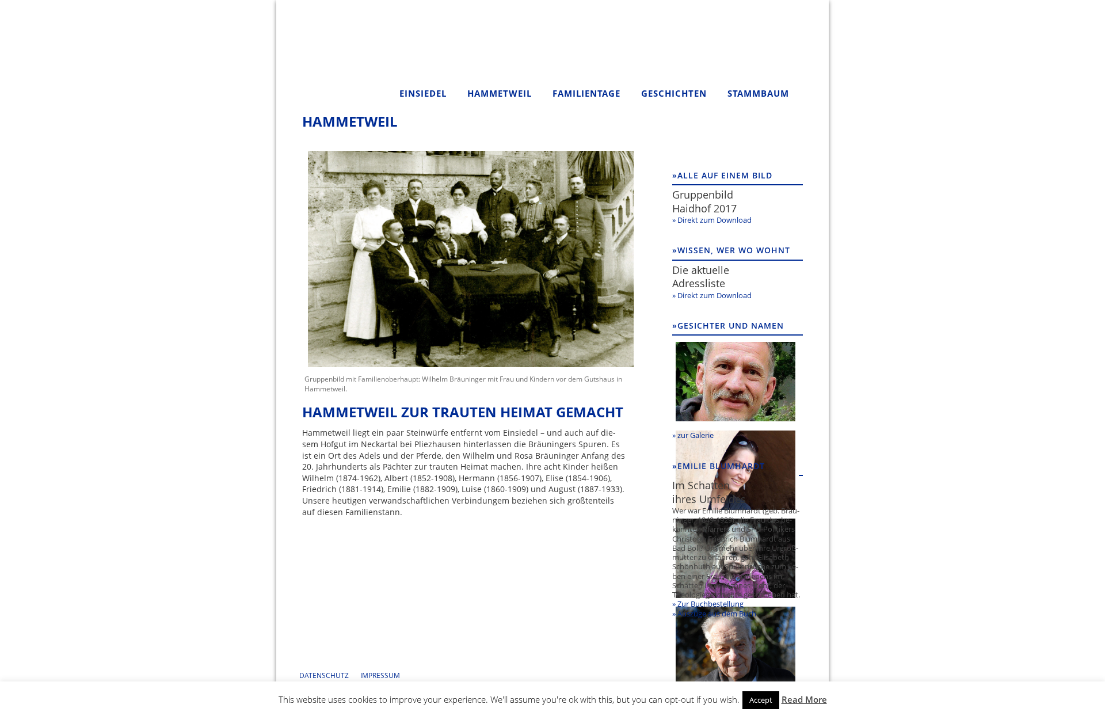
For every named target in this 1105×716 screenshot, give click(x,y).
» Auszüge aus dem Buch (714, 613)
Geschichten (674, 93)
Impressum (380, 675)
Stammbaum (758, 93)
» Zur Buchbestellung (708, 604)
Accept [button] (760, 700)
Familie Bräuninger (342, 55)
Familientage (586, 93)
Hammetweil (499, 93)
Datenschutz (324, 675)
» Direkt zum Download (712, 220)
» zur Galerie (693, 435)
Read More (804, 699)
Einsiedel (423, 93)
